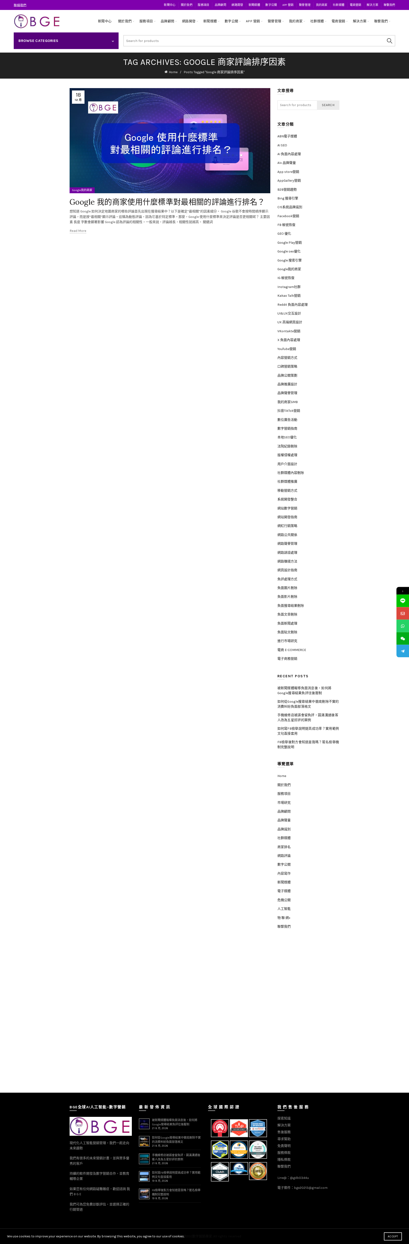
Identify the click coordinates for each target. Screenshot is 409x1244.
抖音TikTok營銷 (288, 411)
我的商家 (322, 5)
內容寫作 (284, 873)
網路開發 (237, 5)
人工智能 (284, 909)
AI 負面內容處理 (289, 154)
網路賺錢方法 (287, 561)
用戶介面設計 (287, 464)
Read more (78, 231)
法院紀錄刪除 (287, 446)
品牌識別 (284, 829)
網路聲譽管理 (287, 544)
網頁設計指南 (287, 570)
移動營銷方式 (287, 491)
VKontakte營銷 (288, 331)
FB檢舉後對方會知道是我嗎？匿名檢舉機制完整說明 (308, 744)
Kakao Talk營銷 (289, 296)
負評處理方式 (287, 579)
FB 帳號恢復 (286, 225)
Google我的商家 (82, 190)
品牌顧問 (220, 5)
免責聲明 (284, 1146)
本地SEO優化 (287, 437)
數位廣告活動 (287, 420)
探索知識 (284, 1118)
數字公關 (271, 5)
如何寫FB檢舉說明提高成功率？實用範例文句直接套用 (308, 731)
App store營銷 (288, 172)
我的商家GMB (287, 402)
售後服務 (284, 1132)
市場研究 (284, 803)
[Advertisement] (310, 1013)
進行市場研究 (287, 641)
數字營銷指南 (287, 429)
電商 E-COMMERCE (291, 650)
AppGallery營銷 (289, 181)
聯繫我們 (389, 5)
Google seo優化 (289, 251)
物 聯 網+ (283, 918)
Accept (393, 1236)
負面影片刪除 (287, 597)
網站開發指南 (287, 517)
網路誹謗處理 (287, 553)
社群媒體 (338, 5)
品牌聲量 (284, 820)
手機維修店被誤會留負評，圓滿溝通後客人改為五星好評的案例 (307, 717)
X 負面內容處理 (288, 340)
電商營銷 (355, 5)
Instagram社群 (289, 287)
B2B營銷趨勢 (287, 190)
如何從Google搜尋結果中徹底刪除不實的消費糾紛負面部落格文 (308, 704)
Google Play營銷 (289, 243)
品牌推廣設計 (287, 384)
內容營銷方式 (287, 358)
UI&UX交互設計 (289, 313)
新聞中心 (169, 5)
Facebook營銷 (288, 216)
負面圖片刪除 (287, 588)
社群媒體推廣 (287, 482)
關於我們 (186, 5)
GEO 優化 (284, 234)
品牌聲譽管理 (287, 393)
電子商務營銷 (287, 659)
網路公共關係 (287, 535)
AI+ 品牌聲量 (286, 163)
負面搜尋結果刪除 (290, 606)
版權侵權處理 (287, 455)
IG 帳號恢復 (285, 278)
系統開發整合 (287, 499)
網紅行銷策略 (287, 526)
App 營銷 (288, 5)
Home (173, 72)
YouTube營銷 (286, 349)
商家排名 (284, 847)
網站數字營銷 (287, 508)
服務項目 (203, 5)
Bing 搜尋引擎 (287, 198)
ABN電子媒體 (287, 136)
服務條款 (284, 1153)
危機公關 (284, 900)
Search (389, 41)
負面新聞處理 (287, 623)
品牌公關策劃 (287, 375)
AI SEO (282, 145)
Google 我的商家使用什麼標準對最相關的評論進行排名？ (167, 202)
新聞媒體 (254, 5)
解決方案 (372, 5)
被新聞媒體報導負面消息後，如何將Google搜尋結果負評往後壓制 (304, 690)
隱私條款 (284, 1160)
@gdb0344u (299, 1178)
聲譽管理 (305, 5)
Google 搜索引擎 (289, 260)
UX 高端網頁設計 (289, 322)
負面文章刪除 (287, 614)
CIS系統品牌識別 (289, 207)
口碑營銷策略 (287, 366)
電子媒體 (284, 891)
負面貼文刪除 (287, 632)
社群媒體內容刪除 (290, 473)
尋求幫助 (284, 1139)
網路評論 (284, 856)
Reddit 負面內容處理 (292, 305)
